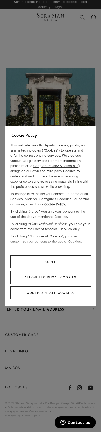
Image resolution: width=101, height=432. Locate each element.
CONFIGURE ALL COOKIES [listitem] (50, 293)
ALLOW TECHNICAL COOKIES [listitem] (50, 277)
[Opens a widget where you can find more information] (75, 422)
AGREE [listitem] (50, 262)
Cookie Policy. (55, 204)
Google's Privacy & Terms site (55, 166)
